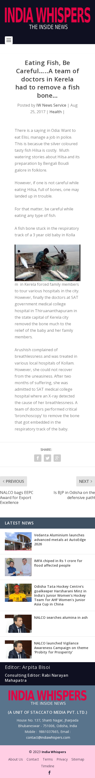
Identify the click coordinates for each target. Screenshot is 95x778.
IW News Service (51, 105)
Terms (48, 759)
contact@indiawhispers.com (48, 737)
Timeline (47, 766)
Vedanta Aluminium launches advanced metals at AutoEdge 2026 (60, 539)
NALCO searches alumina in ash (61, 617)
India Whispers (54, 752)
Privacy (62, 759)
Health (55, 111)
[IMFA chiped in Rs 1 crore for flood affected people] (18, 567)
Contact (33, 759)
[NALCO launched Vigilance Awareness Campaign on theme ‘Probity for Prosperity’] (18, 649)
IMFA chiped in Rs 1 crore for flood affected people (58, 562)
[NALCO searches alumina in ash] (18, 624)
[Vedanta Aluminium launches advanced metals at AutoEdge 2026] (18, 541)
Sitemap (77, 759)
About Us (15, 759)
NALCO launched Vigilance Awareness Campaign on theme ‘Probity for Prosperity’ (61, 647)
